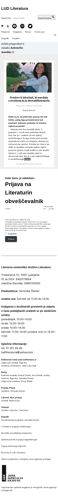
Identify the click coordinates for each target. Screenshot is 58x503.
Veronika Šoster (17, 391)
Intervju (38, 164)
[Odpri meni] (55, 35)
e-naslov (8, 209)
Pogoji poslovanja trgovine (13, 446)
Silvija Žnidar (27, 381)
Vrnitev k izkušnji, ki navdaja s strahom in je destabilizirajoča (29, 98)
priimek (51, 210)
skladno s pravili (18, 224)
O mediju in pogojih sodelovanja (16, 426)
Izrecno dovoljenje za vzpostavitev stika (17, 219)
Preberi (27, 159)
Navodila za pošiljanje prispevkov (16, 433)
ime (44, 209)
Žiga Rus (23, 363)
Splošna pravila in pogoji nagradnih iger (19, 439)
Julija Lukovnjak (29, 365)
